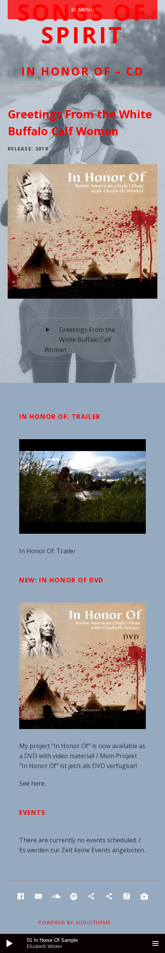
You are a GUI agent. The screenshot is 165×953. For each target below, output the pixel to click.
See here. (32, 783)
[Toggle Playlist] (155, 943)
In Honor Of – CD (82, 71)
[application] (82, 943)
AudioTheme (93, 922)
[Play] (9, 943)
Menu (86, 9)
